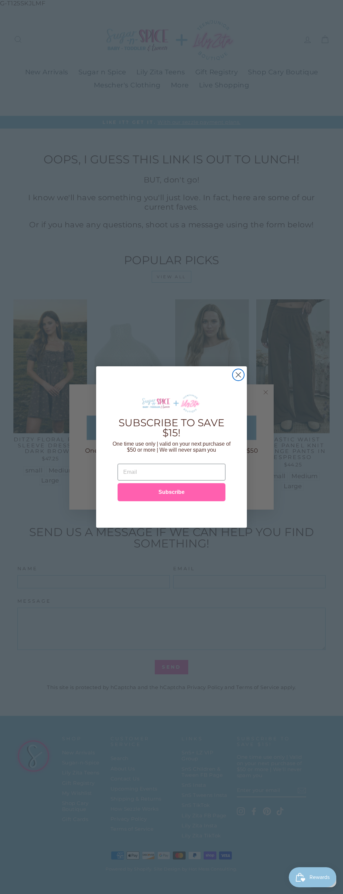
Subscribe (171, 492)
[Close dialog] (238, 375)
